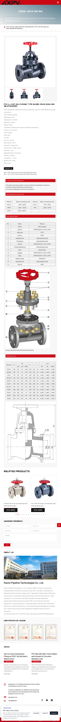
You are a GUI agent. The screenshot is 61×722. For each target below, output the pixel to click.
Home (6, 18)
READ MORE (7, 674)
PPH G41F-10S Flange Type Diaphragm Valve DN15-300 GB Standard (15, 505)
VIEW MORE (10, 510)
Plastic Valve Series (20, 18)
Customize (36, 713)
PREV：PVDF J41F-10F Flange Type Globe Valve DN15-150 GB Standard (20, 172)
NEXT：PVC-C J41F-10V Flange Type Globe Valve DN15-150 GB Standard (20, 174)
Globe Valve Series (30, 18)
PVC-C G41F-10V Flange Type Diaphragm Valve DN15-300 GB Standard (43, 505)
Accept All (54, 713)
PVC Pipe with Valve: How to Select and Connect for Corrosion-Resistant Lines (16, 656)
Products (11, 18)
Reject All (45, 713)
